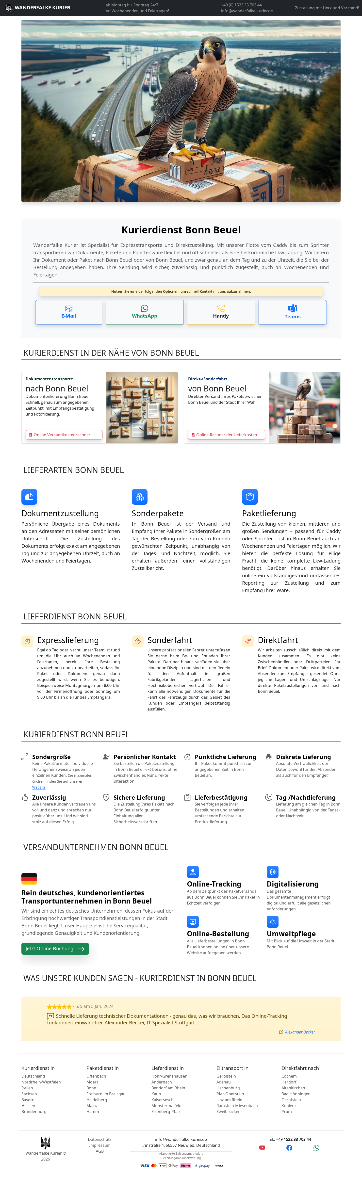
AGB (100, 1151)
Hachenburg (228, 1088)
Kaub (156, 1094)
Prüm (286, 1111)
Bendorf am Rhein (168, 1088)
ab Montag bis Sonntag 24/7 (132, 5)
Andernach (161, 1082)
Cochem (289, 1076)
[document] (181, 249)
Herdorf (288, 1082)
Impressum (100, 1145)
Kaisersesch (162, 1099)
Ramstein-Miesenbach (237, 1105)
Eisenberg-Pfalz (166, 1111)
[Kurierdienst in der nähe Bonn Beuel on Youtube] (262, 1147)
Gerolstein (226, 1076)
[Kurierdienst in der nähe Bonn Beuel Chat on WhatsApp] (316, 1147)
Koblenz (288, 1105)
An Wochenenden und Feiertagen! (137, 11)
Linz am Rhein (229, 1099)
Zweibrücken (228, 1111)
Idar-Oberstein (230, 1094)
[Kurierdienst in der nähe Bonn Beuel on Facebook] (289, 1147)
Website (39, 787)
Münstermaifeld (166, 1105)
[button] (68, 312)
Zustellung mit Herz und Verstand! (327, 8)
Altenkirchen (293, 1088)
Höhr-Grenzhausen (169, 1076)
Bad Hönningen (296, 1094)
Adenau (223, 1082)
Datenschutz (100, 1139)
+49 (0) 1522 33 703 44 (241, 5)
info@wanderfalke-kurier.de (247, 11)
